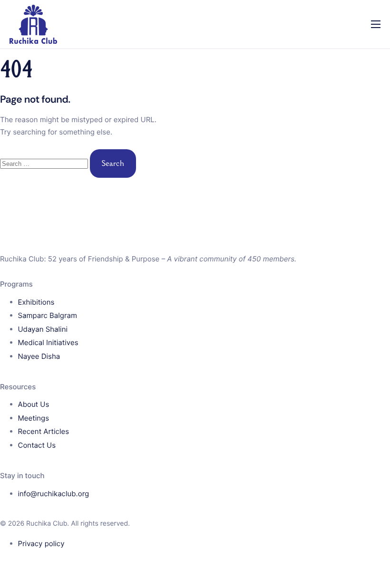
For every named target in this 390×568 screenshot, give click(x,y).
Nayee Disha (34, 139)
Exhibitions (30, 60)
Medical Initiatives (44, 100)
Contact (25, 179)
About (21, 40)
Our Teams (31, 159)
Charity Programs (43, 80)
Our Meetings (36, 119)
